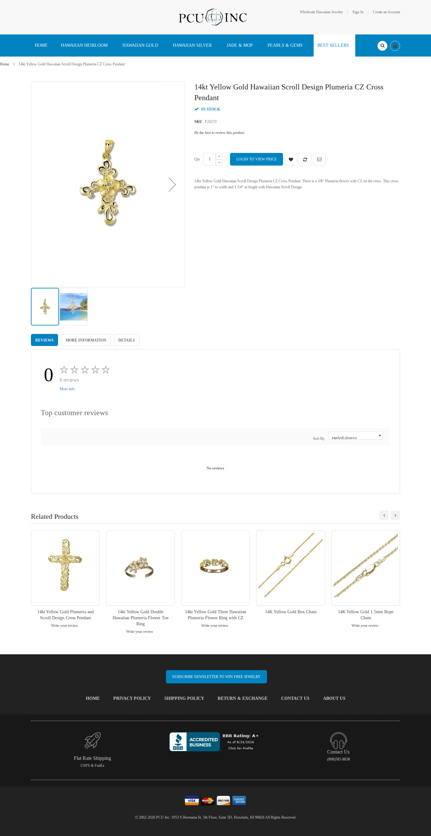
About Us (334, 698)
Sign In (357, 12)
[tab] (44, 340)
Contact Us (295, 698)
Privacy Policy (132, 698)
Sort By (319, 438)
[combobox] (382, 46)
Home (4, 64)
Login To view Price (256, 159)
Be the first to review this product (219, 132)
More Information (86, 340)
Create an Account (386, 12)
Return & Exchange (243, 698)
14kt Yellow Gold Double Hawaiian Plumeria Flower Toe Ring (140, 617)
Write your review (64, 625)
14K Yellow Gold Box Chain (290, 611)
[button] (172, 184)
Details (126, 340)
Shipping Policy (184, 698)
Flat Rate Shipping (92, 758)
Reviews (44, 340)
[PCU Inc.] (215, 17)
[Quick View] (65, 567)
